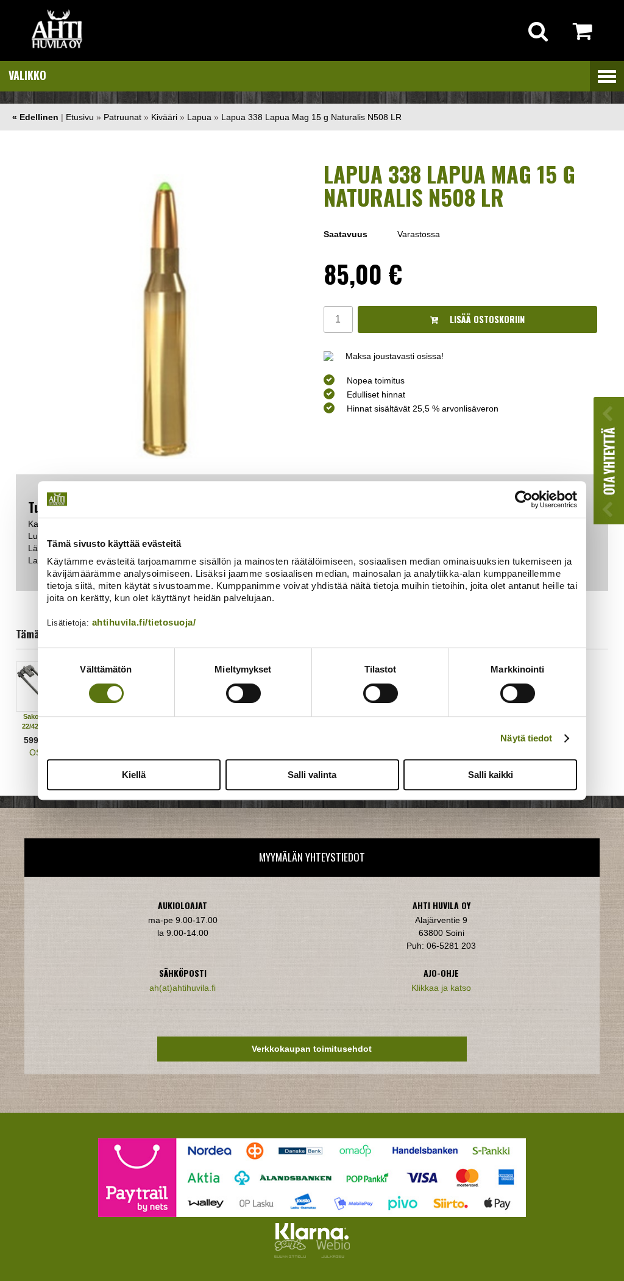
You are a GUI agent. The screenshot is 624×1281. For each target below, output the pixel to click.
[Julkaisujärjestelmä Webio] (330, 1255)
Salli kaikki (490, 774)
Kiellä (134, 774)
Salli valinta (312, 774)
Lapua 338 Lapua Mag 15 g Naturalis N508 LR (311, 117)
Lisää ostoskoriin (486, 319)
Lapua (199, 117)
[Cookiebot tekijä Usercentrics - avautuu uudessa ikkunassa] (523, 499)
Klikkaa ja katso (441, 988)
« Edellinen (35, 117)
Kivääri (164, 117)
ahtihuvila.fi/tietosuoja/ (144, 622)
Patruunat (122, 117)
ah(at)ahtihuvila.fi (182, 988)
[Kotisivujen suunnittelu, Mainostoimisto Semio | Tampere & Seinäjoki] (292, 1255)
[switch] (243, 693)
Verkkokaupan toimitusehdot (312, 1049)
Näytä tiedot (526, 738)
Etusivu (80, 117)
